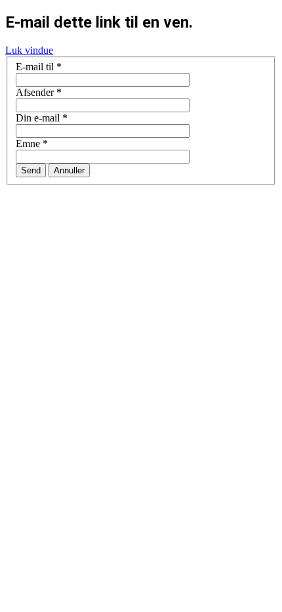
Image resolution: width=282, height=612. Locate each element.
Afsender (39, 92)
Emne (32, 143)
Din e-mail (42, 117)
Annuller (69, 170)
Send (31, 170)
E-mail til (39, 66)
